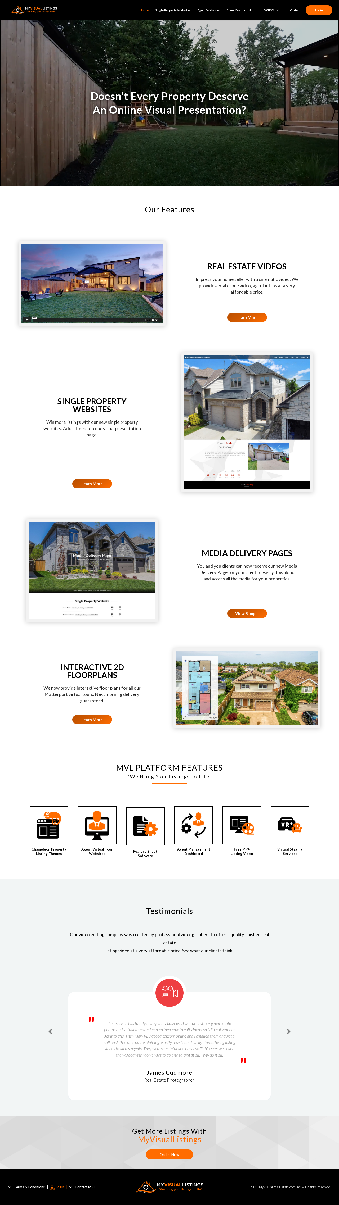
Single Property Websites (173, 10)
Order (294, 10)
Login (319, 10)
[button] (50, 1025)
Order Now (169, 1147)
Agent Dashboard (238, 10)
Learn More (247, 317)
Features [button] (268, 10)
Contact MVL (85, 1180)
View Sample (247, 613)
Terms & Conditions (31, 1180)
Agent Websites (208, 10)
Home (144, 10)
